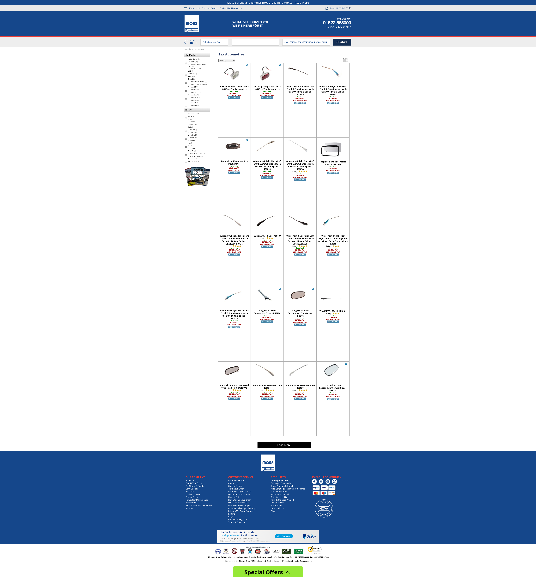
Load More (284, 445)
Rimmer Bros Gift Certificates (199, 505)
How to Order (234, 497)
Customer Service (210, 8)
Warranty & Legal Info (238, 519)
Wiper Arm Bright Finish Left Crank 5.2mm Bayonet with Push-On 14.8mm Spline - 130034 (300, 165)
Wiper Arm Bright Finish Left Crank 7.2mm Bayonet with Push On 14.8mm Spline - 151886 (234, 314)
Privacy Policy (192, 497)
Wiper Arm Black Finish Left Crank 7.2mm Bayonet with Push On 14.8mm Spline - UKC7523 (300, 90)
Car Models (191, 55)
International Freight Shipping (241, 508)
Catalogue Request (279, 480)
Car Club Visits (192, 488)
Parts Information (279, 491)
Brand (187, 49)
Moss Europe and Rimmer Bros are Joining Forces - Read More (268, 2)
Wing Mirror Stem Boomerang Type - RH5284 (267, 311)
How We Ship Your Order (239, 500)
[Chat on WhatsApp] (335, 483)
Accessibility (191, 502)
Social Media (276, 505)
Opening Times (235, 486)
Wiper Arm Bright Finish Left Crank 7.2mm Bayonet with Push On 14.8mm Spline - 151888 (333, 90)
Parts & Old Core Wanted (282, 500)
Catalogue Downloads (281, 483)
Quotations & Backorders (239, 494)
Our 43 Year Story (194, 483)
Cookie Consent (193, 494)
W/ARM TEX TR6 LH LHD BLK (333, 311)
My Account (194, 8)
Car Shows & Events (195, 486)
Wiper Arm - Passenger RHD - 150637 (300, 386)
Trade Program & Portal (282, 486)
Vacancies (190, 491)
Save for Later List (279, 497)
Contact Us (225, 8)
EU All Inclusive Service (238, 502)
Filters (188, 109)
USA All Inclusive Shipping (239, 505)
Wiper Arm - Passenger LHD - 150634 (267, 386)
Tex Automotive (197, 49)
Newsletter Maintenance (197, 500)
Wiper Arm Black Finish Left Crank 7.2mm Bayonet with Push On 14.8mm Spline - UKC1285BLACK (300, 240)
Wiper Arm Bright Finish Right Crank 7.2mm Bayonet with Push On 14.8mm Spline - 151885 (333, 240)
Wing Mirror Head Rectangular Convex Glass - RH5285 (333, 388)
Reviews (189, 508)
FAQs (230, 516)
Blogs (273, 511)
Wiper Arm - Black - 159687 (267, 236)
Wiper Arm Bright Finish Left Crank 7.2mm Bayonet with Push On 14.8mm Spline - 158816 (267, 165)
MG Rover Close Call (280, 494)
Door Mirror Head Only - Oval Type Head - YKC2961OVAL (234, 386)
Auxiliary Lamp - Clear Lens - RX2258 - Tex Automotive (234, 87)
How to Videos (277, 502)
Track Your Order (236, 488)
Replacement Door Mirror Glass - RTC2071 (333, 163)
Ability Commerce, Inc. (303, 561)
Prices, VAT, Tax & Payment (241, 511)
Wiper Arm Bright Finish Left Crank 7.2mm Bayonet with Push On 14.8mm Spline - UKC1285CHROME (234, 240)
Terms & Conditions (237, 522)
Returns (231, 513)
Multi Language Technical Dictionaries (288, 488)
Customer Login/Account (239, 491)
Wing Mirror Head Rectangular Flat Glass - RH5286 (300, 313)
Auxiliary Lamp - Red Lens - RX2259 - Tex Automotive (267, 87)
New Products (277, 508)
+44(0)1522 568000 (301, 557)
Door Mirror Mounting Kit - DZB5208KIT (234, 162)
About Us (190, 480)
